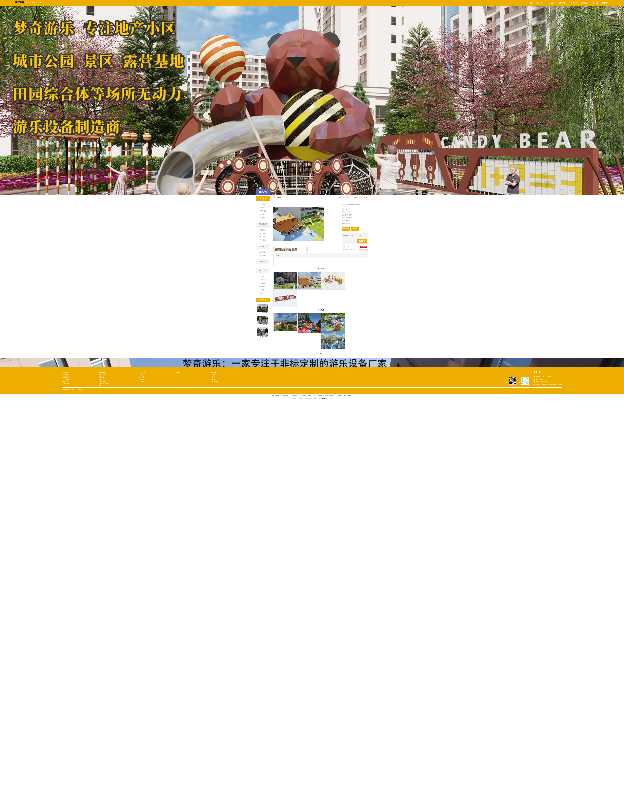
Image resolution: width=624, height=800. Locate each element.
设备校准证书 (102, 379)
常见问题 (213, 379)
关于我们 (574, 3)
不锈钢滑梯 (263, 230)
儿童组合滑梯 (65, 377)
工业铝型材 (79, 389)
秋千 (263, 276)
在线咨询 (346, 229)
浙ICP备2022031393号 (327, 398)
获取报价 (363, 247)
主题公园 (141, 379)
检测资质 (551, 3)
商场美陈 (263, 214)
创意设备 (141, 381)
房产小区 (141, 375)
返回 (321, 353)
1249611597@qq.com (544, 382)
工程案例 (562, 3)
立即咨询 (362, 241)
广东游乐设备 (302, 395)
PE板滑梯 (263, 236)
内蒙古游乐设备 (329, 395)
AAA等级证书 (102, 381)
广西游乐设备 (285, 395)
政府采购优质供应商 (104, 383)
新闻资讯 (584, 3)
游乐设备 (72, 389)
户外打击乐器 (263, 286)
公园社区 (263, 207)
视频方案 (595, 3)
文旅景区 (141, 377)
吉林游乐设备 (347, 395)
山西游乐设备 (320, 395)
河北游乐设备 (311, 395)
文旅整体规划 (356, 197)
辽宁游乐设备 (338, 395)
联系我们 (605, 3)
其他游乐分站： (276, 395)
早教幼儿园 (263, 211)
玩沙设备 (263, 293)
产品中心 (539, 3)
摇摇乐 (263, 279)
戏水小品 (64, 381)
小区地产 (263, 204)
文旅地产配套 (65, 383)
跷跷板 (263, 283)
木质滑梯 (263, 233)
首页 (530, 3)
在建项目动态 (214, 381)
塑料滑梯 (263, 240)
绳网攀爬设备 (263, 252)
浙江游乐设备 (293, 395)
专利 (100, 385)
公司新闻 (213, 375)
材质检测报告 (102, 375)
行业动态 (213, 377)
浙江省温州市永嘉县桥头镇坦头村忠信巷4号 (550, 384)
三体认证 (101, 377)
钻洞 (263, 290)
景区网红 (263, 218)
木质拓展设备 (263, 255)
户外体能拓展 (65, 379)
